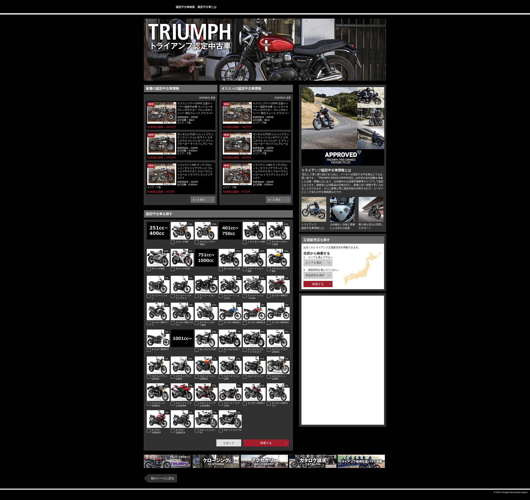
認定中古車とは (207, 6)
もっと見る (199, 199)
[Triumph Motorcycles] (155, 7)
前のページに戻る (162, 478)
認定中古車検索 (185, 6)
